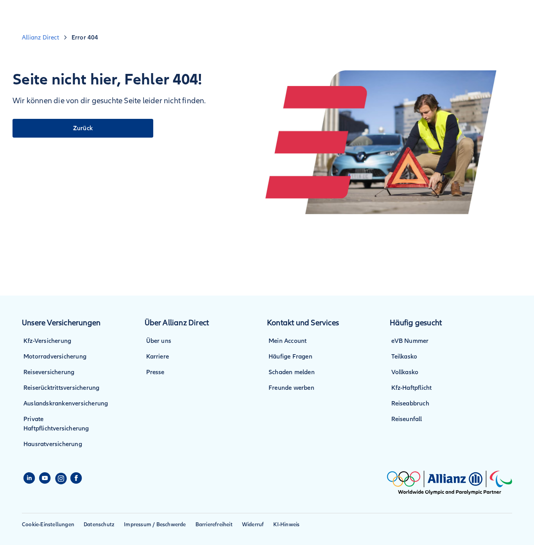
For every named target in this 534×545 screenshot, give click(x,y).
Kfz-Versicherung (47, 341)
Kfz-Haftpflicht (411, 388)
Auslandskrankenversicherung (65, 403)
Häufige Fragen (290, 356)
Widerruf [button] (253, 524)
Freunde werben (291, 388)
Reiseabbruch (410, 403)
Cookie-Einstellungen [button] (48, 524)
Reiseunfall (406, 419)
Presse (155, 372)
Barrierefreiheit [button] (214, 524)
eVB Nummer (410, 341)
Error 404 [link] (85, 37)
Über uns (159, 341)
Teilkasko (404, 356)
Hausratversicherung (52, 444)
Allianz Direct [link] (40, 37)
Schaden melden (292, 372)
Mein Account (287, 341)
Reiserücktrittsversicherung (61, 388)
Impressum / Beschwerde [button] (155, 524)
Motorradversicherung (54, 356)
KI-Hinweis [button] (286, 524)
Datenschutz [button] (99, 524)
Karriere (157, 356)
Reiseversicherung (48, 372)
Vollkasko (405, 372)
